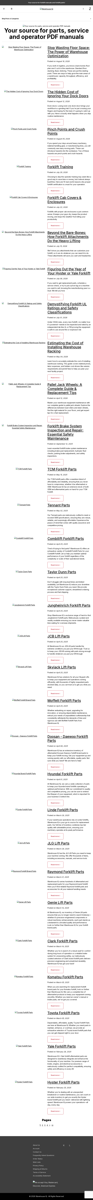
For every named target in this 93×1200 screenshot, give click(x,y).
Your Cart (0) (52, 3)
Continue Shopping (69, 36)
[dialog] (69, 600)
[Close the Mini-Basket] (90, 3)
